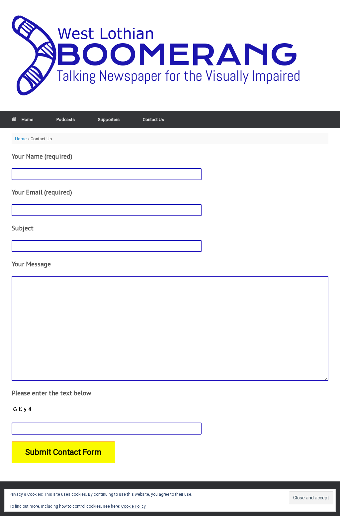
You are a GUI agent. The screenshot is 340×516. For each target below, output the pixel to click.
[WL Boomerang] (161, 55)
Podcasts (65, 119)
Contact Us (153, 119)
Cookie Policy (133, 506)
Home (27, 119)
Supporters (109, 119)
